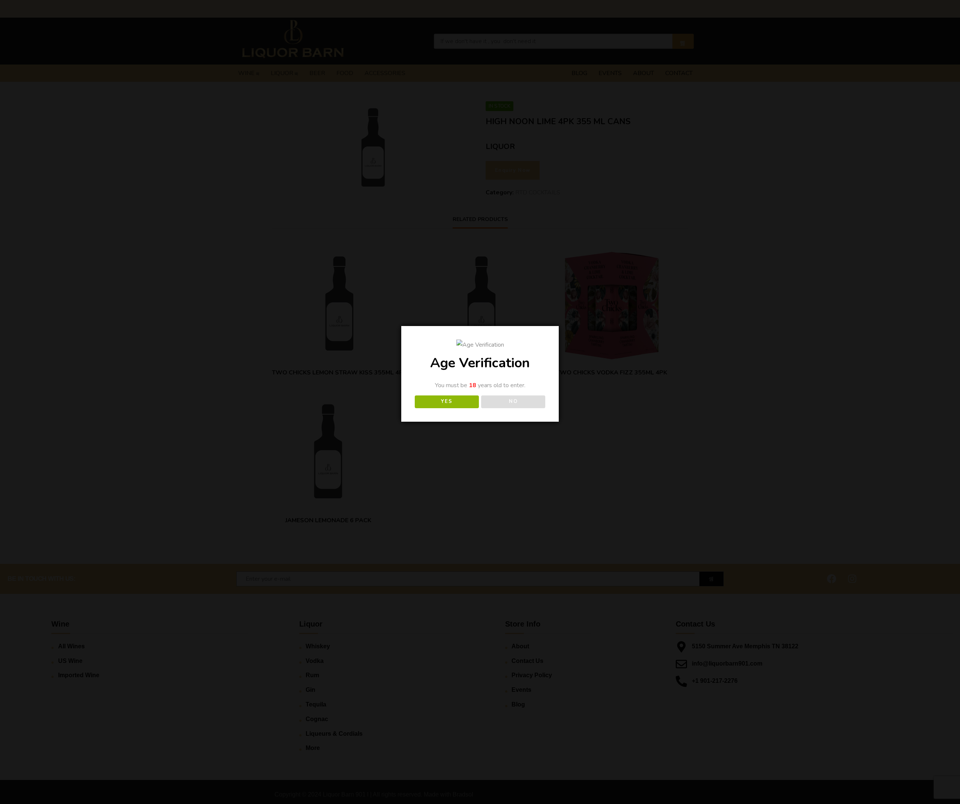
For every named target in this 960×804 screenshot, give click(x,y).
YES (446, 401)
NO (513, 401)
